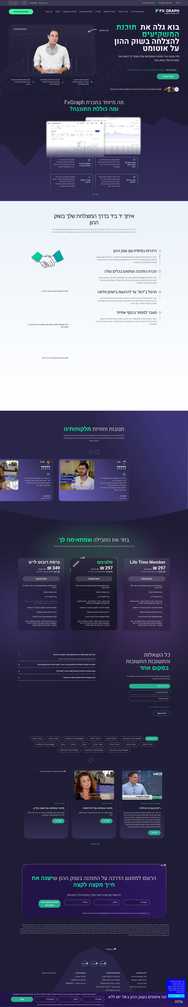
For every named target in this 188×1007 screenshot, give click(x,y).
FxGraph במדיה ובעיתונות (132, 738)
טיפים (84, 744)
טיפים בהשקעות (69, 11)
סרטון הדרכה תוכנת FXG (111, 980)
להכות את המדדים (149, 3)
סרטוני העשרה (80, 976)
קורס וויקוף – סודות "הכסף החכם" (107, 987)
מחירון (98, 11)
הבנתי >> (176, 996)
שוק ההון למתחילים (113, 990)
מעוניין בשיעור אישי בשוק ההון (49, 904)
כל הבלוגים (152, 739)
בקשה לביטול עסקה (49, 973)
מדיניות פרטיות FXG (78, 980)
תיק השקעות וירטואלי (138, 976)
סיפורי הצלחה (111, 738)
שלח (22, 999)
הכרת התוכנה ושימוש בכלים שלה (130, 271)
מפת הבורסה (141, 983)
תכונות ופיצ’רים (137, 11)
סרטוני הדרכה (13, 3)
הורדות (178, 3)
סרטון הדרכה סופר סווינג (111, 976)
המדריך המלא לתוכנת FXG (110, 983)
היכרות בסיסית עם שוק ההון (135, 251)
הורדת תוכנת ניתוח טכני (138, 987)
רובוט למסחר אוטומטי (138, 980)
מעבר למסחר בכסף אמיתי (137, 312)
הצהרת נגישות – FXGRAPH (76, 983)
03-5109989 (33, 3)
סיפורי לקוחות (109, 11)
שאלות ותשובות (86, 11)
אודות (57, 11)
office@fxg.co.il (43, 3)
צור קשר (48, 11)
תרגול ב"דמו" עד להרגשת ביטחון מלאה (127, 292)
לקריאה (154, 833)
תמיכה (24, 3)
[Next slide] (44, 388)
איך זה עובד (123, 11)
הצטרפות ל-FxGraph (165, 3)
